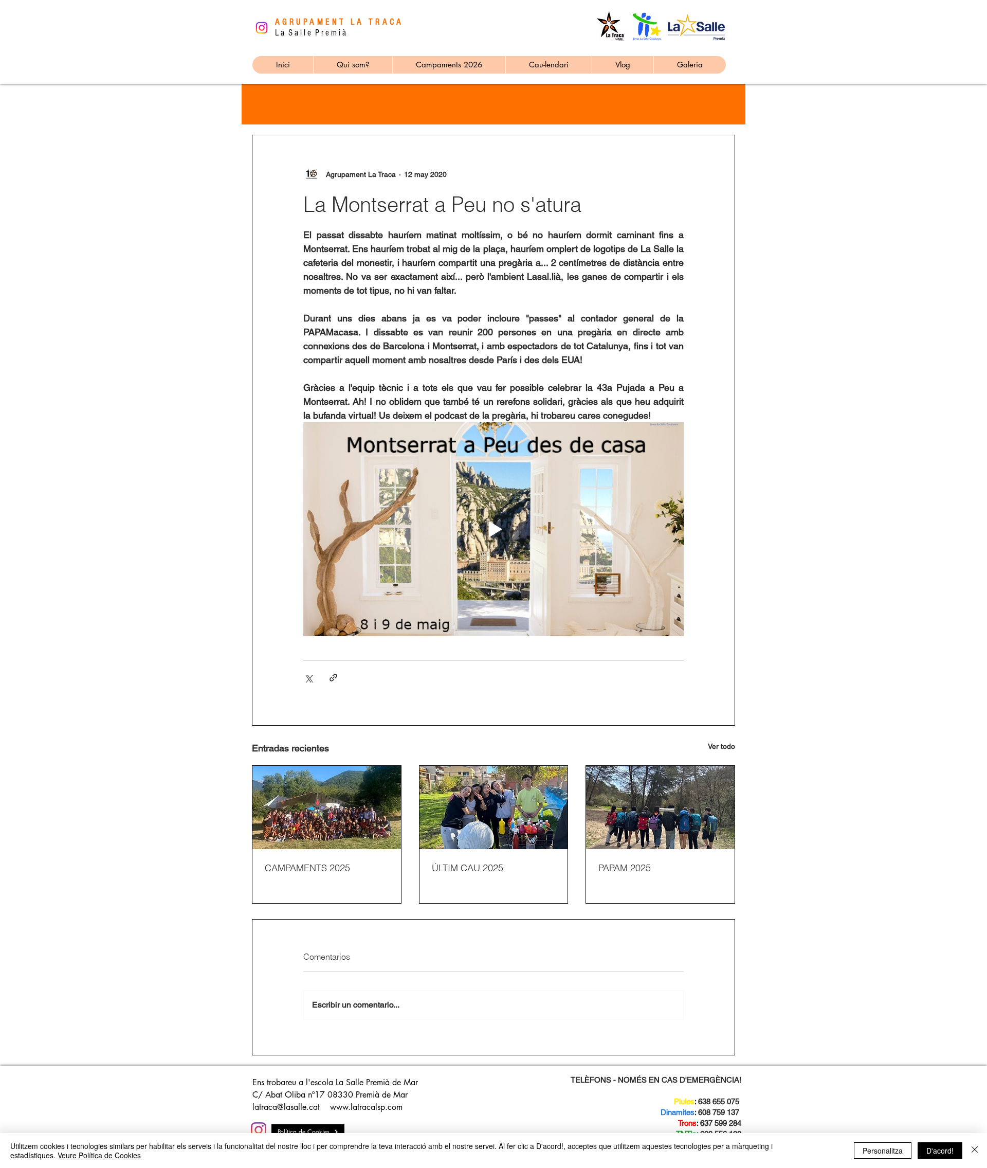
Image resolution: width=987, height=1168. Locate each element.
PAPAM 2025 (624, 868)
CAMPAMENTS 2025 (307, 868)
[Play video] (493, 529)
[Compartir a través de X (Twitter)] (308, 677)
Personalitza (883, 1150)
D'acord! (940, 1150)
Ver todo (721, 746)
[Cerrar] (974, 1150)
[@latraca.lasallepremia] (258, 1130)
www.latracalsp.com (366, 1107)
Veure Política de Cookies (99, 1155)
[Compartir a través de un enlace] (333, 677)
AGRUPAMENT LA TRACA (339, 22)
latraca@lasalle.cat (286, 1107)
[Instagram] (261, 27)
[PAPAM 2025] (660, 807)
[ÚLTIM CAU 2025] (493, 807)
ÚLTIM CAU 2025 (467, 868)
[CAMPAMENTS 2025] (326, 807)
